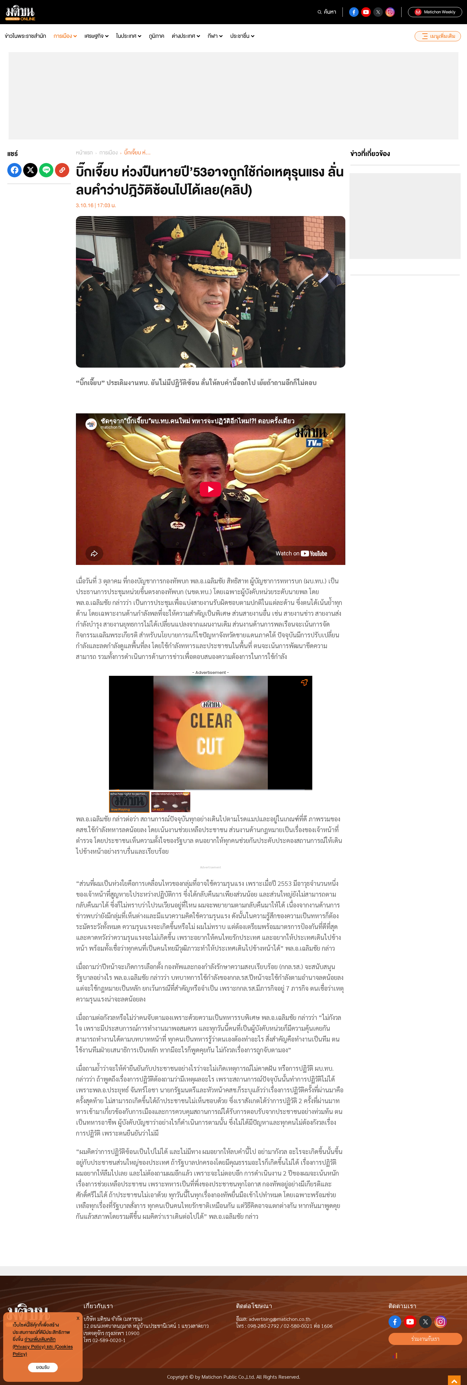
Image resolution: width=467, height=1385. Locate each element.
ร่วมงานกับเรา (425, 1338)
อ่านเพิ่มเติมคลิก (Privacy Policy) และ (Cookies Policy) (43, 1346)
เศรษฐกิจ (94, 36)
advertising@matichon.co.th (279, 1318)
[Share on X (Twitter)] (30, 170)
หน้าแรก (84, 152)
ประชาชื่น (239, 36)
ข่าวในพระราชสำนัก (25, 36)
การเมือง (63, 36)
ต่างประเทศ (183, 36)
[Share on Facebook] (14, 170)
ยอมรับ (43, 1367)
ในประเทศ (126, 36)
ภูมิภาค (156, 36)
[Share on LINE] (46, 170)
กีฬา (213, 36)
